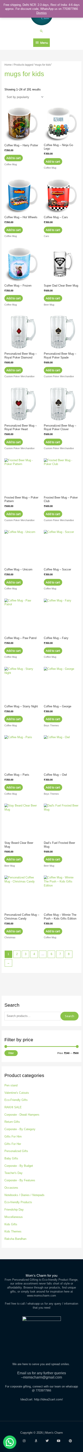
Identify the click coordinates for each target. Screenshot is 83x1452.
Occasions (11, 1187)
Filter (11, 1053)
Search (69, 1016)
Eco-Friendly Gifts (16, 1100)
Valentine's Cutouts (16, 1092)
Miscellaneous (13, 1217)
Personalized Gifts (16, 1151)
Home (8, 64)
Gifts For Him (13, 1136)
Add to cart (13, 158)
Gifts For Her (12, 1144)
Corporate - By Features (19, 1180)
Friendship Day (14, 1209)
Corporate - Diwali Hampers (21, 1114)
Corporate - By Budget (18, 1165)
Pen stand (10, 1085)
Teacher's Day (13, 1173)
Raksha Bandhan (15, 1238)
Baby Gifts (11, 1158)
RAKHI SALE (13, 1107)
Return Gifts (12, 1121)
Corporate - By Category (19, 1129)
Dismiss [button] (41, 13)
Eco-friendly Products (18, 1202)
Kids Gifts (10, 1224)
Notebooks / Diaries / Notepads (24, 1195)
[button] (41, 31)
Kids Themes (12, 1231)
